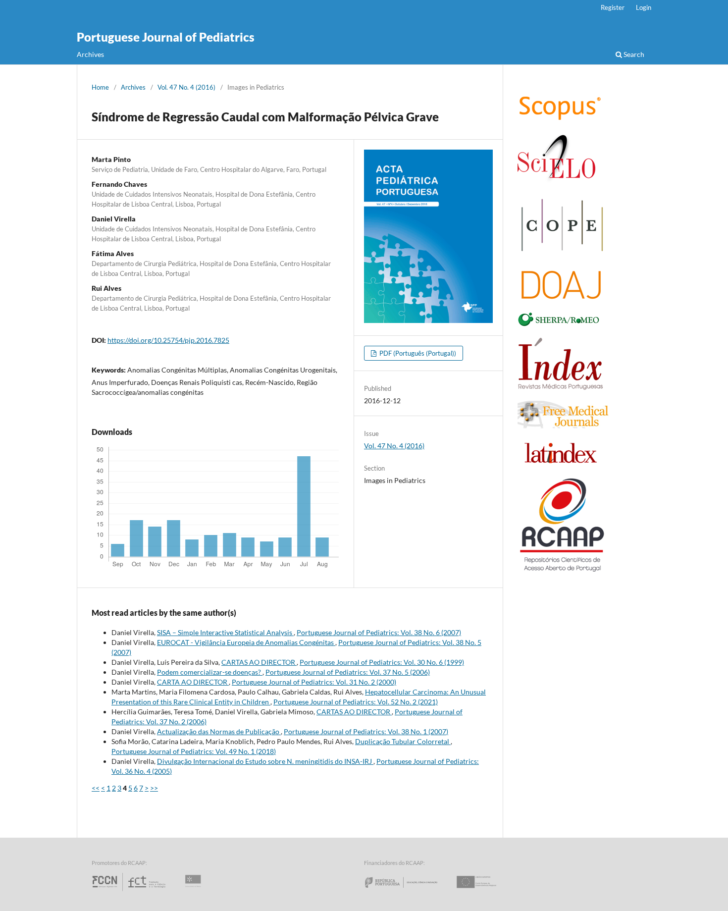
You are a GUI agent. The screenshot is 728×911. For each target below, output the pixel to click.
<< (96, 788)
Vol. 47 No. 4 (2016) (186, 87)
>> (154, 788)
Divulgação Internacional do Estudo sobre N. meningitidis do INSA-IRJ (265, 761)
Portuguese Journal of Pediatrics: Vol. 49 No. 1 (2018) (193, 751)
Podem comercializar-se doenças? (209, 672)
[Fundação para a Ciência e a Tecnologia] (130, 891)
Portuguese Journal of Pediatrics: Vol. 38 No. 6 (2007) (379, 632)
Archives (90, 54)
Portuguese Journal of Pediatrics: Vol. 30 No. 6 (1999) (382, 662)
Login (643, 7)
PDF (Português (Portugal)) (417, 353)
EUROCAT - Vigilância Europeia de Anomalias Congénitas (246, 642)
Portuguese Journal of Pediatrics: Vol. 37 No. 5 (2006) (347, 672)
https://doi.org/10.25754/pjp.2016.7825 (168, 340)
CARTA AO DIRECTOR (193, 682)
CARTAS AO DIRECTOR (259, 662)
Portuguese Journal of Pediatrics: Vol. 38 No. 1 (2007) (366, 731)
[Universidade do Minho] (195, 891)
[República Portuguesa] (409, 891)
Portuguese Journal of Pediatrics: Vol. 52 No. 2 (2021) (355, 701)
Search (633, 54)
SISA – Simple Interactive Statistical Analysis (225, 632)
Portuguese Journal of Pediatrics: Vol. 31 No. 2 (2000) (314, 682)
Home (100, 87)
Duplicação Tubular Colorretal (403, 741)
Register (612, 7)
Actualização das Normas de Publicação (219, 731)
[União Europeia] (485, 891)
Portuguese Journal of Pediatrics (166, 37)
